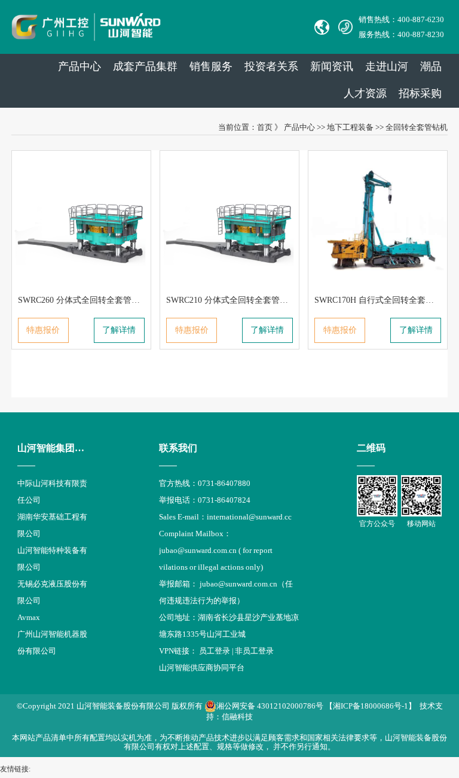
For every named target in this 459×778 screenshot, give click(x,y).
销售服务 (210, 66)
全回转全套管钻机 (416, 127)
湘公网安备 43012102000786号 (269, 705)
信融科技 (237, 716)
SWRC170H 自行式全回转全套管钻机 (382, 300)
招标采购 (420, 93)
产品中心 (79, 66)
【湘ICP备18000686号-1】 (370, 705)
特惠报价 (43, 330)
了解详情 (119, 330)
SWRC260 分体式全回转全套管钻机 (83, 300)
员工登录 (214, 650)
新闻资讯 (331, 66)
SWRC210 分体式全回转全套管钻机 (231, 300)
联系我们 (178, 448)
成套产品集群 (145, 66)
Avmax (28, 617)
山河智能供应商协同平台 (201, 667)
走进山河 (386, 66)
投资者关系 (271, 66)
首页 (265, 127)
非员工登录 (254, 650)
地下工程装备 (350, 127)
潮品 (431, 66)
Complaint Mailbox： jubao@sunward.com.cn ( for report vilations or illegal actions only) (216, 550)
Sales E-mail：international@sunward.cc (225, 516)
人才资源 (365, 93)
